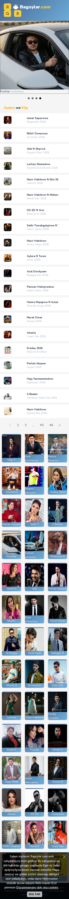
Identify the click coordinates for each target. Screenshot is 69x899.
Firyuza (34, 749)
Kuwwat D (34, 685)
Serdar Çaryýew (53, 716)
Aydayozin (57, 814)
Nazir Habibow (35, 717)
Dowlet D (11, 492)
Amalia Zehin (58, 492)
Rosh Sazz (34, 653)
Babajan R (57, 653)
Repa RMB (11, 782)
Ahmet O (11, 685)
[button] (17, 13)
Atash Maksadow (31, 780)
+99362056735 (37, 10)
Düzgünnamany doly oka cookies (37, 887)
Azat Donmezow (32, 458)
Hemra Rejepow (53, 458)
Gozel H (11, 749)
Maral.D (34, 846)
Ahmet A (57, 749)
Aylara (11, 814)
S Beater (57, 524)
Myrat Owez (57, 621)
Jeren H (11, 588)
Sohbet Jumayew (30, 555)
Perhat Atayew (57, 588)
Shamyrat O (57, 556)
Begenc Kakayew (30, 490)
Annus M (57, 782)
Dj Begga (11, 653)
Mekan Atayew (11, 524)
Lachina (11, 717)
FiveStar (11, 556)
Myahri (11, 621)
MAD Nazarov (11, 846)
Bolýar (34, 894)
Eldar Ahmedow (31, 619)
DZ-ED (34, 814)
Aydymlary (38, 91)
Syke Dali (57, 685)
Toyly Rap (58, 846)
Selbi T (34, 524)
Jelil (34, 588)
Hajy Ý (12, 460)
